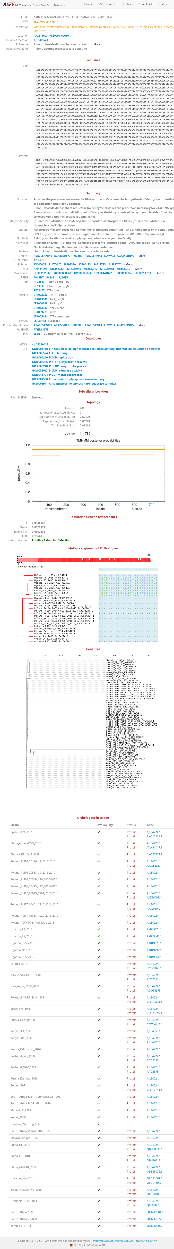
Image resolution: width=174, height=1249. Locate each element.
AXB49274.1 (154, 929)
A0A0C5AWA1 (94, 256)
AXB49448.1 (154, 936)
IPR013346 (41, 308)
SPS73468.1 (154, 968)
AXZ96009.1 (154, 897)
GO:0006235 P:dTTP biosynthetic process (59, 362)
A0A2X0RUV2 (126, 256)
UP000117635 (145, 273)
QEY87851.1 (154, 1205)
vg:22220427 (40, 344)
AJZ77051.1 (154, 979)
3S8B (37, 334)
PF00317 (39, 286)
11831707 (115, 264)
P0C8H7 (79, 256)
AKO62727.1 (154, 836)
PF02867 (39, 282)
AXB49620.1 (154, 943)
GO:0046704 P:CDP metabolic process (57, 375)
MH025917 (92, 269)
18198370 (71, 264)
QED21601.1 (154, 1178)
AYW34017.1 (154, 847)
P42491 (52, 277)
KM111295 (42, 269)
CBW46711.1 (155, 1024)
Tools (125, 4)
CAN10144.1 (154, 1090)
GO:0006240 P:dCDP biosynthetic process (59, 366)
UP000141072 (104, 273)
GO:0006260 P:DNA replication (52, 357)
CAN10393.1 (154, 1002)
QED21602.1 (154, 1183)
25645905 (41, 264)
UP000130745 (125, 273)
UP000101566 (44, 273)
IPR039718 (41, 312)
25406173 (86, 264)
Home (88, 4)
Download (145, 4)
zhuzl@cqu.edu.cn (103, 1240)
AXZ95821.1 (154, 865)
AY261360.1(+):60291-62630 (51, 35)
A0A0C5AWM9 (44, 256)
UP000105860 (84, 273)
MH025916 (75, 269)
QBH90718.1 (155, 1160)
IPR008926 (41, 295)
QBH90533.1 (155, 1149)
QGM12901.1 (155, 1212)
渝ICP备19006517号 (146, 1240)
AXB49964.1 (154, 957)
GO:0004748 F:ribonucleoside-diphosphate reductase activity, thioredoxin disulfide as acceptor (96, 349)
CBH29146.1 (154, 1013)
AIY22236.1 (154, 1060)
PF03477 (39, 290)
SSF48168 (40, 321)
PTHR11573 (42, 329)
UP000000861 (64, 273)
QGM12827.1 (155, 1219)
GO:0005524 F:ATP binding (50, 353)
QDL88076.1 (154, 1171)
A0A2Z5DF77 (63, 256)
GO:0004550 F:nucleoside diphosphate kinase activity (68, 379)
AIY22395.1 (154, 1071)
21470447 (56, 264)
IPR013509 (41, 299)
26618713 (100, 264)
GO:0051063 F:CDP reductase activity (57, 370)
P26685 (64, 277)
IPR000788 (41, 303)
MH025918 (108, 269)
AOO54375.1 (155, 990)
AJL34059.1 (154, 1031)
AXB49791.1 (154, 950)
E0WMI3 (110, 256)
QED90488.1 (154, 1194)
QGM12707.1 (155, 1226)
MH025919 (125, 269)
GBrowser (105, 4)
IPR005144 (41, 316)
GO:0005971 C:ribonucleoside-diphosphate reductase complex (74, 383)
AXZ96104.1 (154, 909)
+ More (95, 44)
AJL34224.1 (41, 40)
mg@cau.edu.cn (124, 1240)
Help (161, 4)
